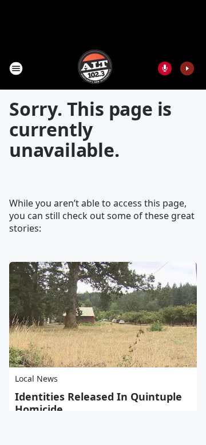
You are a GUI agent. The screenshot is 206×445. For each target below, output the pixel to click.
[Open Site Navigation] (16, 68)
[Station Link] (95, 68)
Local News (36, 378)
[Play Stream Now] (187, 68)
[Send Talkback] (165, 68)
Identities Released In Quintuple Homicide (98, 402)
